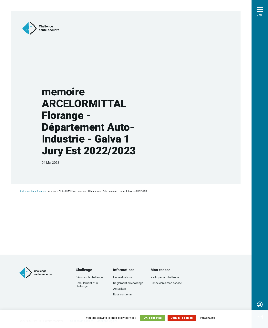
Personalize (207, 318)
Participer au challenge (165, 277)
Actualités (119, 288)
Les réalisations (122, 277)
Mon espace (260, 304)
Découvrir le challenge (89, 277)
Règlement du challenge (128, 283)
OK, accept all (152, 318)
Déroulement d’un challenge (87, 284)
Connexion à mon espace (166, 283)
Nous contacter (122, 294)
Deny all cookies (182, 318)
